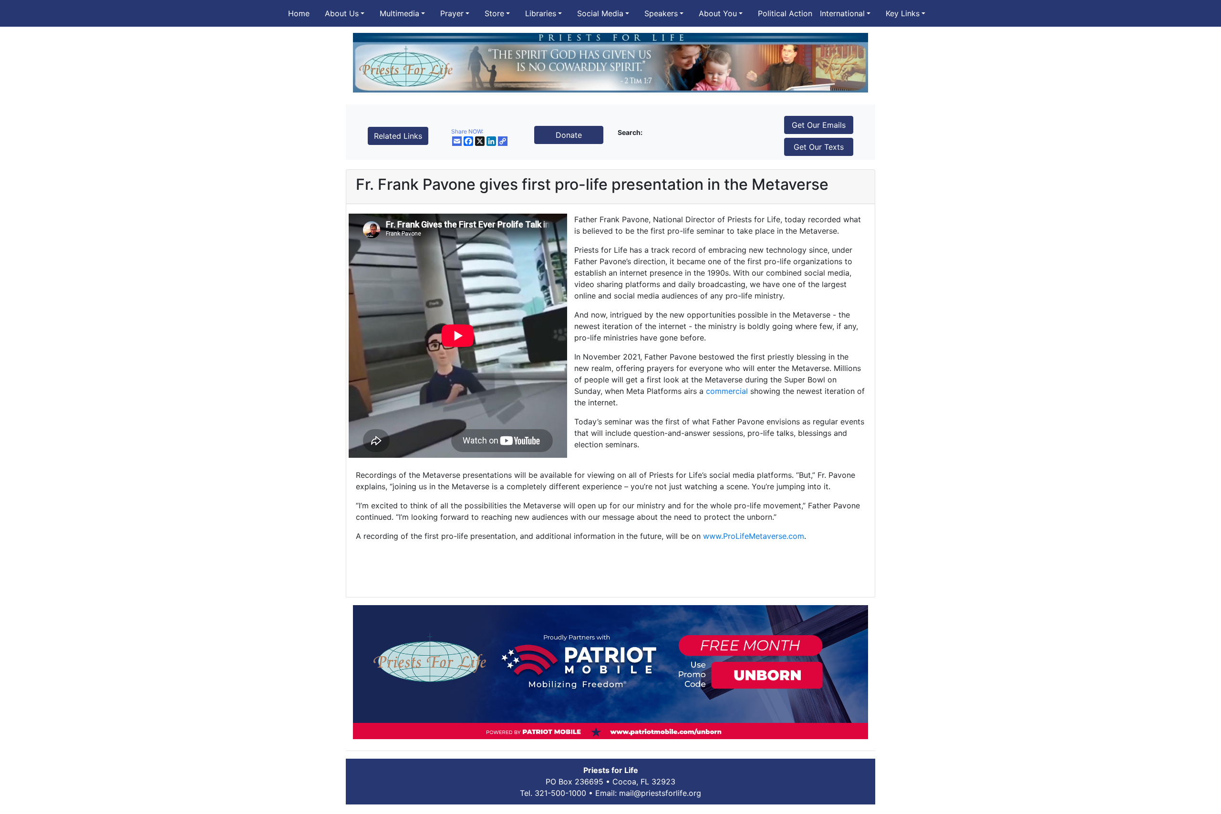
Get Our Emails (819, 125)
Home (299, 13)
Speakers (661, 13)
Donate (569, 135)
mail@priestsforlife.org (660, 793)
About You (718, 13)
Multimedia (399, 13)
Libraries (540, 13)
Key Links (903, 13)
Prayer (452, 13)
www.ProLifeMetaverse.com (753, 536)
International (842, 13)
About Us (342, 13)
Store (494, 13)
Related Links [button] (398, 136)
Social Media (600, 13)
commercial (727, 391)
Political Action (785, 13)
